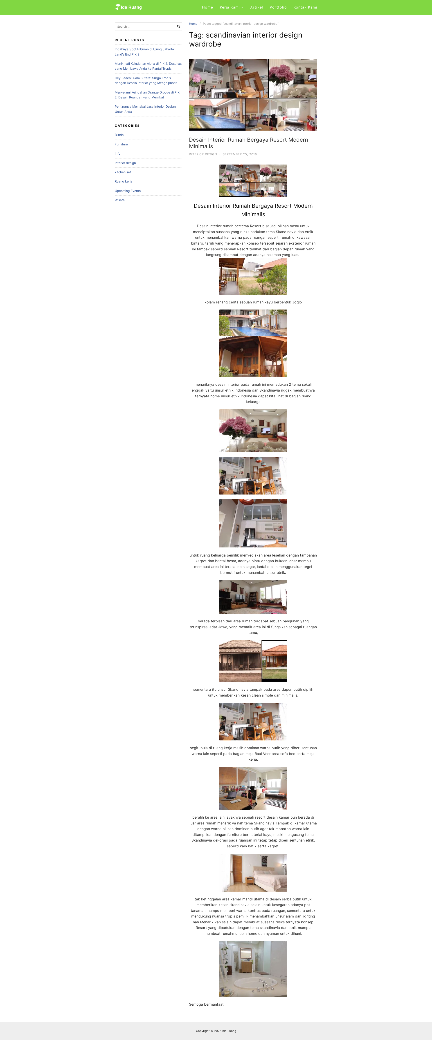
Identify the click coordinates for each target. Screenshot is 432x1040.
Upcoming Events (128, 191)
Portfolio (278, 7)
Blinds (119, 135)
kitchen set (123, 172)
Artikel (256, 7)
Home (207, 7)
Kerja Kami (230, 7)
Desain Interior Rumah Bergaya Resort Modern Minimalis (248, 142)
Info (117, 153)
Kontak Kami (305, 7)
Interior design (203, 154)
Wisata (120, 200)
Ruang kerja (123, 181)
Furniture (121, 144)
